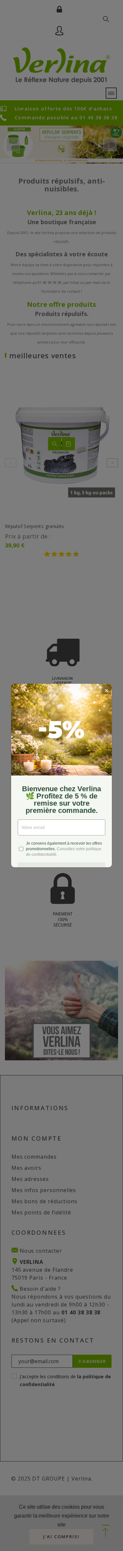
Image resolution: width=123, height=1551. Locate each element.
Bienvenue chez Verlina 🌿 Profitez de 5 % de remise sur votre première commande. (61, 799)
